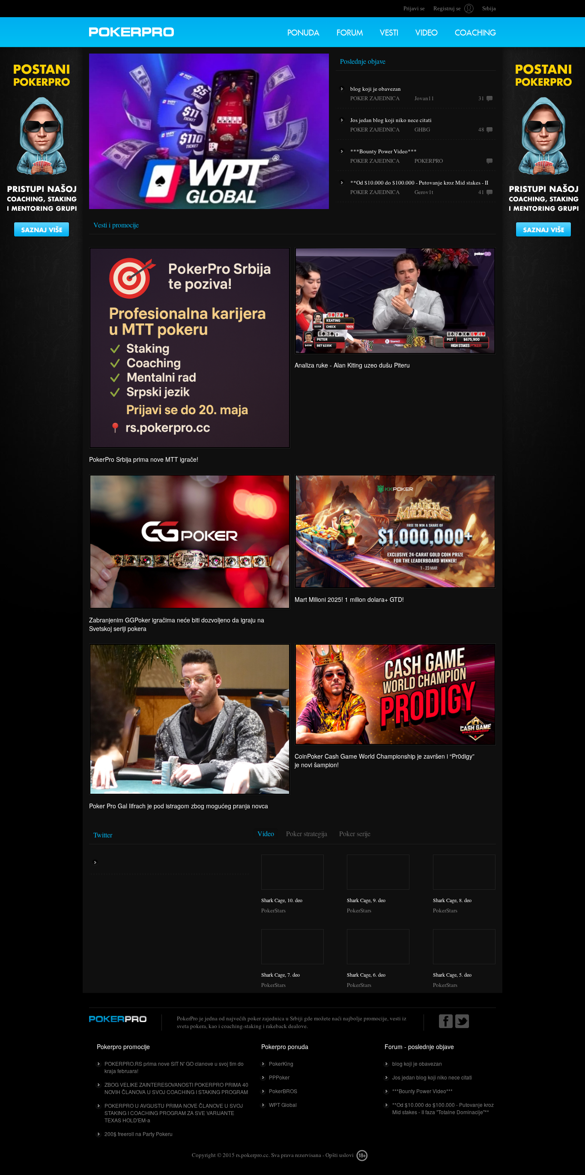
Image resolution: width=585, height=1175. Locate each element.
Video (426, 31)
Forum (350, 31)
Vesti (389, 31)
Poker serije (354, 833)
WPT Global (283, 1104)
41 (481, 192)
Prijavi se (414, 8)
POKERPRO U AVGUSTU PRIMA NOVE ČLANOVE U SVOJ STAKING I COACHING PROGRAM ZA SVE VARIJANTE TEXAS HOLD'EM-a (173, 1113)
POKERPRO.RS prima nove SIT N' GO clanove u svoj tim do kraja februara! (174, 1067)
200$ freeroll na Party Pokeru (138, 1133)
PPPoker (279, 1077)
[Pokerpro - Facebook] (446, 1021)
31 (481, 98)
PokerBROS (283, 1090)
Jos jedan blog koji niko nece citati (432, 1077)
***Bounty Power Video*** (422, 1090)
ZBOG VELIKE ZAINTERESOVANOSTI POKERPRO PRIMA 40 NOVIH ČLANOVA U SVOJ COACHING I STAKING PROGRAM (176, 1088)
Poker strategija (306, 833)
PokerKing (281, 1063)
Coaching (475, 31)
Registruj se (447, 8)
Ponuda (303, 31)
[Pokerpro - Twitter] (462, 1021)
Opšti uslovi (339, 1155)
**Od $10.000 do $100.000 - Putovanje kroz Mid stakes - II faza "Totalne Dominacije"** (443, 1108)
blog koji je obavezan (417, 1063)
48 (481, 129)
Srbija (489, 8)
